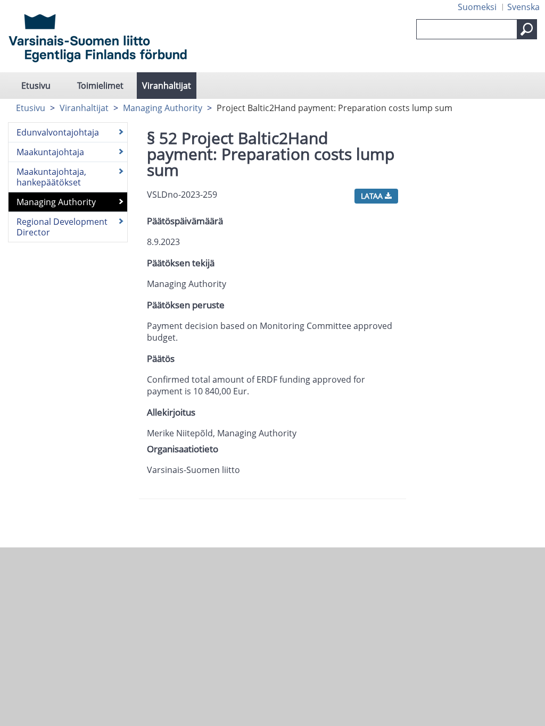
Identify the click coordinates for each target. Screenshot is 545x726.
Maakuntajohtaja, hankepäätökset (51, 177)
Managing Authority (162, 108)
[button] (527, 29)
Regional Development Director (62, 227)
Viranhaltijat (166, 85)
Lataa (373, 196)
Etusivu (36, 85)
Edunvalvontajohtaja (57, 132)
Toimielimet (100, 85)
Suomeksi (477, 7)
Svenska (523, 7)
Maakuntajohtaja (50, 152)
